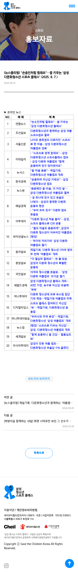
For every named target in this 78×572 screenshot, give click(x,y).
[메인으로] (12, 6)
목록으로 (39, 452)
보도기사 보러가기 (39, 378)
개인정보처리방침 (27, 510)
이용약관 (9, 510)
